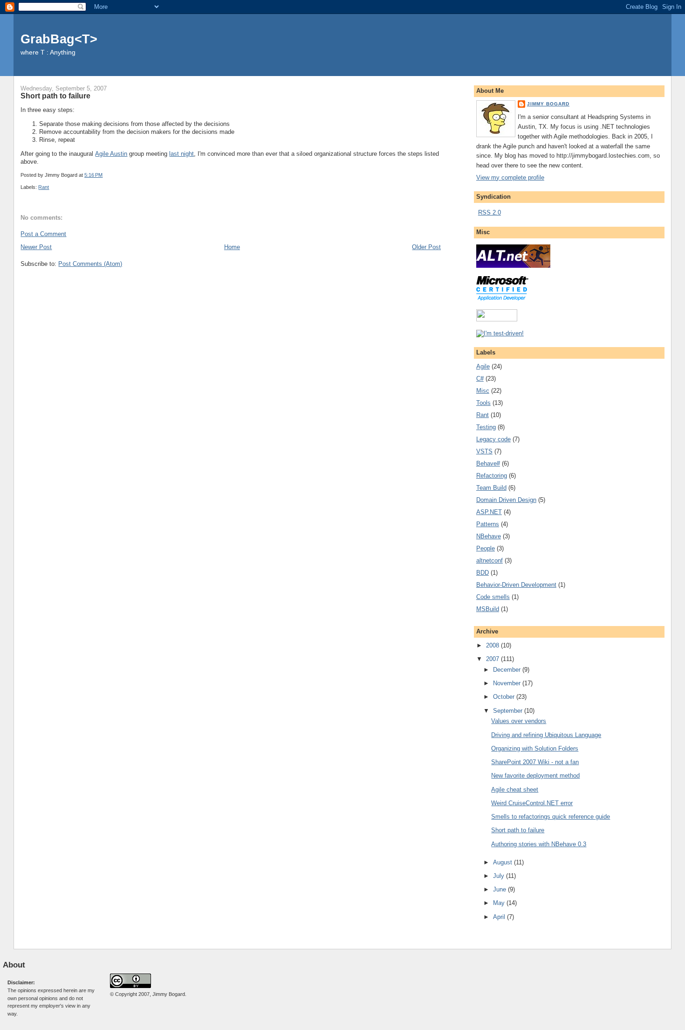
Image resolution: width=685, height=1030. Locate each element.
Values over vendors (518, 720)
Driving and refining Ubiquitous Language (546, 734)
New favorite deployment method (535, 775)
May (500, 902)
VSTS (484, 451)
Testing (486, 427)
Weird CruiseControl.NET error (532, 803)
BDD (482, 572)
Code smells (493, 596)
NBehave (488, 536)
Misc (482, 390)
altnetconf (489, 560)
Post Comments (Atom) (90, 263)
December (507, 669)
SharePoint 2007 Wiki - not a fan (535, 762)
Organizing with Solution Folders (534, 748)
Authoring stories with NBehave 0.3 (538, 844)
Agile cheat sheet (514, 789)
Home (232, 247)
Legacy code (493, 439)
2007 (493, 658)
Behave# (488, 463)
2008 (493, 645)
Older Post (426, 247)
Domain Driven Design (506, 499)
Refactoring (491, 475)
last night (181, 153)
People (485, 548)
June (500, 889)
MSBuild (487, 608)
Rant (43, 187)
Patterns (487, 524)
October (504, 696)
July (499, 875)
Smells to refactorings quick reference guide (550, 816)
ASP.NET (489, 511)
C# (480, 378)
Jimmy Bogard (548, 103)
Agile (483, 366)
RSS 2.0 (489, 212)
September (508, 710)
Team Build (491, 487)
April (500, 916)
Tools (483, 402)
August (503, 862)
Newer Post (36, 247)
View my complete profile (510, 177)
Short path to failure (55, 95)
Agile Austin (111, 153)
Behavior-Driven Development (516, 584)
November (507, 683)
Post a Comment (43, 233)
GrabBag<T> (59, 39)
